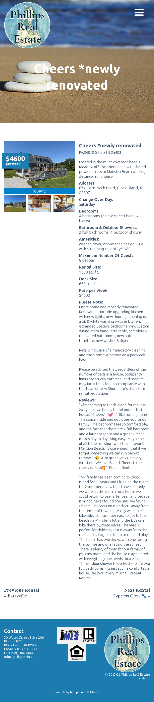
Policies (144, 678)
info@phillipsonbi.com (20, 657)
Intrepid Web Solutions (84, 692)
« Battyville (15, 596)
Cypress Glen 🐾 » (131, 596)
